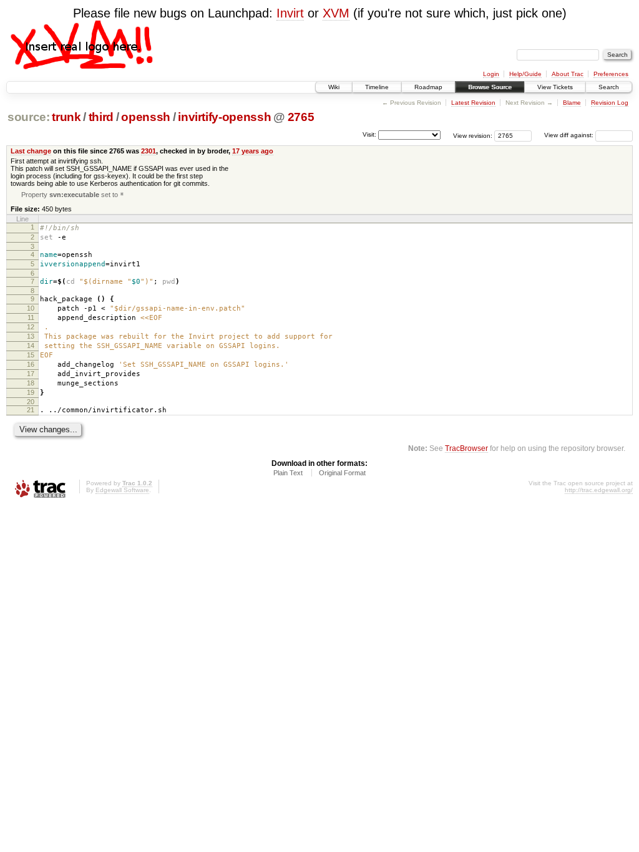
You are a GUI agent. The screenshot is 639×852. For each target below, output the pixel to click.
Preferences (610, 73)
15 (30, 355)
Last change (31, 151)
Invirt (290, 13)
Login (491, 73)
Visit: (369, 134)
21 (30, 410)
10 (30, 308)
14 (30, 345)
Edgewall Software (122, 490)
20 (30, 401)
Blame (572, 102)
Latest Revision (473, 102)
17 (30, 373)
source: (28, 116)
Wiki (333, 87)
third (101, 116)
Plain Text (288, 473)
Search (608, 87)
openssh (145, 116)
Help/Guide (525, 73)
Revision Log (609, 102)
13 (30, 336)
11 (30, 317)
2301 (148, 151)
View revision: (472, 135)
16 (30, 364)
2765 (301, 116)
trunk (66, 116)
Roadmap (428, 87)
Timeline (377, 87)
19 (30, 392)
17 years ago (252, 151)
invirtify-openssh (224, 116)
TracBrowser (466, 448)
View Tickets (555, 87)
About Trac (567, 73)
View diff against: (569, 135)
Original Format (342, 473)
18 (30, 383)
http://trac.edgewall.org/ (599, 490)
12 (30, 327)
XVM (336, 13)
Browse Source (490, 87)
